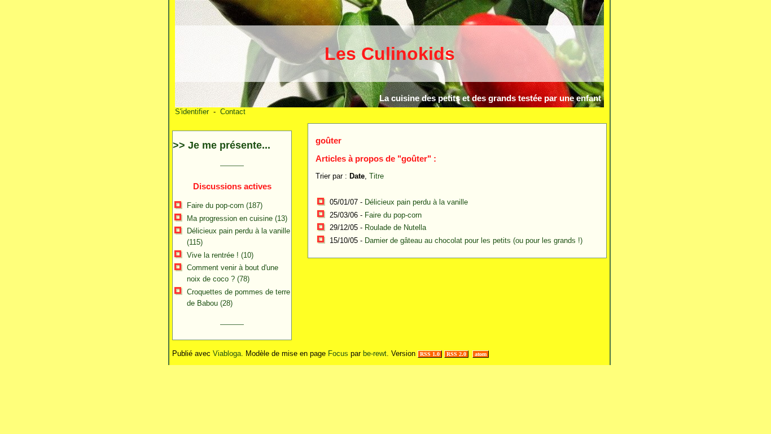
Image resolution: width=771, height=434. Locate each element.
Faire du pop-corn (393, 215)
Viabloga (227, 353)
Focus (338, 353)
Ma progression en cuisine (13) (237, 218)
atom (480, 354)
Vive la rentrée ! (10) (220, 255)
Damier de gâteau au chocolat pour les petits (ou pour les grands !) (473, 240)
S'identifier (192, 111)
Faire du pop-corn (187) (224, 205)
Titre (376, 176)
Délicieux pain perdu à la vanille (416, 202)
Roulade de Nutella (395, 227)
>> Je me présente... (221, 145)
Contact (233, 111)
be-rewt (375, 353)
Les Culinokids (390, 54)
